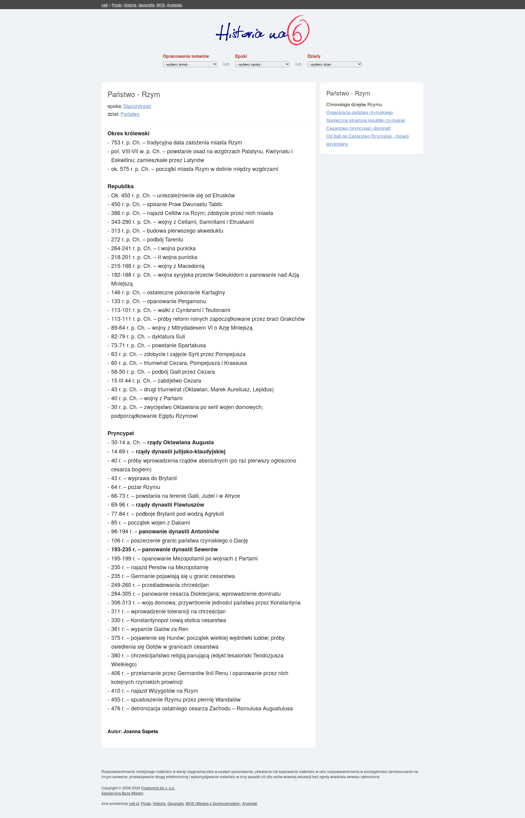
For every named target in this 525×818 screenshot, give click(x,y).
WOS (160, 4)
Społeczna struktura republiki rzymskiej (365, 120)
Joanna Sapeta (140, 731)
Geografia (146, 4)
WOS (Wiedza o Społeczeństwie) (213, 803)
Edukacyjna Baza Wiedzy (122, 792)
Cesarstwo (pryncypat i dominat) (358, 128)
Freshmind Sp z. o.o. (158, 787)
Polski (117, 4)
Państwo (130, 113)
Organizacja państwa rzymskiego (359, 112)
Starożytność (137, 105)
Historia (130, 4)
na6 (104, 4)
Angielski (174, 4)
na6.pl (134, 803)
